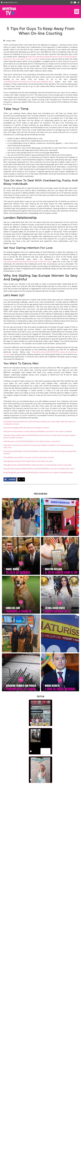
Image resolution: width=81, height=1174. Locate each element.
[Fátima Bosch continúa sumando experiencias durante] (60, 595)
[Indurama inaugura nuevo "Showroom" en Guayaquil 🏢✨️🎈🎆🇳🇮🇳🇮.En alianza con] (40, 741)
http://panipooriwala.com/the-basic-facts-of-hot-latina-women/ (28, 461)
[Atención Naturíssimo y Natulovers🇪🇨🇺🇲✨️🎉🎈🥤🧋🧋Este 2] (21, 633)
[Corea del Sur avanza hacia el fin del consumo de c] (21, 595)
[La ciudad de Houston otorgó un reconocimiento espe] (60, 556)
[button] (9, 479)
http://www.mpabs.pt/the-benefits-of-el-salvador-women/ (26, 428)
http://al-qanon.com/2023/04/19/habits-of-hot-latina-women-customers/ (31, 441)
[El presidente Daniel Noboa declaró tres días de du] (60, 672)
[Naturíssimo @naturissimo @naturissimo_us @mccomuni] (60, 633)
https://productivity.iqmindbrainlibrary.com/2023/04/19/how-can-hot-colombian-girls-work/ (38, 469)
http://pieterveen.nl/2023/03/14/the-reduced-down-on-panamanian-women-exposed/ (37, 465)
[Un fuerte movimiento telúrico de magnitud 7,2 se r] (21, 672)
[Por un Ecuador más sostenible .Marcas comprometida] (21, 517)
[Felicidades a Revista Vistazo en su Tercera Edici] (60, 517)
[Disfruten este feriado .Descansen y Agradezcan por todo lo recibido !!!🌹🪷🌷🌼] (40, 769)
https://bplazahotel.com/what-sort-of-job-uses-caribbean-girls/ (28, 82)
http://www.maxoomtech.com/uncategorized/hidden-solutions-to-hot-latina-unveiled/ (37, 431)
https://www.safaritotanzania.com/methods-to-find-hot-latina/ (27, 262)
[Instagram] (71, 2)
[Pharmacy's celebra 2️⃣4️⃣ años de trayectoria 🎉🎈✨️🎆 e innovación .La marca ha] (40, 713)
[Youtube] (74, 2)
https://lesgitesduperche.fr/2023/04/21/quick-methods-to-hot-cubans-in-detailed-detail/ (38, 472)
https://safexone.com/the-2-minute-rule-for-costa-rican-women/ (28, 457)
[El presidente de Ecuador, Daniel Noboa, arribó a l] (21, 556)
